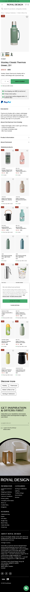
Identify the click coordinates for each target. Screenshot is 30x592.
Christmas (4, 527)
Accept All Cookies (15, 301)
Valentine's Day (5, 514)
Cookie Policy (4, 504)
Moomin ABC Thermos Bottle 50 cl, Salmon (21, 171)
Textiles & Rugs (19, 493)
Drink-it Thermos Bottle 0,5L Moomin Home (21, 313)
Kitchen (17, 497)
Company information (7, 500)
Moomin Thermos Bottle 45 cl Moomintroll (6, 342)
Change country (5, 543)
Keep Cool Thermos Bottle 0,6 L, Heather (7, 199)
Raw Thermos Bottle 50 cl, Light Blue (21, 256)
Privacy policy (5, 498)
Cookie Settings (15, 305)
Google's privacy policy (16, 296)
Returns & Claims (6, 494)
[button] (26, 4)
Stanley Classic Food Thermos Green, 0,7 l (7, 171)
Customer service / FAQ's (6, 489)
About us (3, 502)
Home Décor (18, 495)
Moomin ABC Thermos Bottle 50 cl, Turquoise (21, 228)
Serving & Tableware (21, 488)
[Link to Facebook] (6, 573)
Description (4, 109)
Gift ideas (3, 518)
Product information (7, 137)
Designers (4, 507)
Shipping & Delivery (6, 492)
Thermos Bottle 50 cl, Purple (7, 313)
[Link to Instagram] (10, 573)
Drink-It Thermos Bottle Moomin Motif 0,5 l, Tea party (21, 199)
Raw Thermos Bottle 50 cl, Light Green (7, 256)
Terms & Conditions (6, 496)
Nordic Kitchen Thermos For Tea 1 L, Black (7, 228)
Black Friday (4, 522)
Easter (2, 516)
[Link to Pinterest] (2, 573)
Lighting (17, 490)
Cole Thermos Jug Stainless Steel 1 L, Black (20, 370)
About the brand (6, 142)
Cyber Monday (5, 525)
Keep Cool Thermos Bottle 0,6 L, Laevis (7, 370)
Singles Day (4, 520)
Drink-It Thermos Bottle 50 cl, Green (20, 342)
